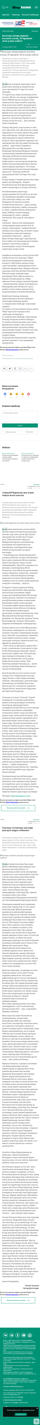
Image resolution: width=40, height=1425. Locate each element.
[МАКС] (30, 1335)
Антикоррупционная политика (12, 1400)
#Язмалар (35, 31)
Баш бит (6, 14)
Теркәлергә (29, 432)
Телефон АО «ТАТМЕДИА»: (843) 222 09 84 (15, 1403)
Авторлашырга (10, 432)
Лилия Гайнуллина (8, 31)
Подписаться (20, 1414)
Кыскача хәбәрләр (30, 14)
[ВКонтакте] (4, 368)
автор (2, 484)
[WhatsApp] (20, 368)
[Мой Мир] (25, 368)
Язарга (20, 425)
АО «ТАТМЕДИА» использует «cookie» (14, 1379)
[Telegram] (9, 368)
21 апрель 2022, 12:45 (33, 486)
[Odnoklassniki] (17, 1335)
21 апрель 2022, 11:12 (33, 821)
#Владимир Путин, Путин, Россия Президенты (17, 358)
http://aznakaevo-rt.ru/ (21, 796)
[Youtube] (23, 1335)
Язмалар (16, 14)
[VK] (5, 1335)
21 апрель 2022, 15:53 (9, 47)
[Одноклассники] (15, 368)
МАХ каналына (12, 349)
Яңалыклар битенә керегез (16, 808)
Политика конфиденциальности (13, 1386)
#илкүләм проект (7, 355)
